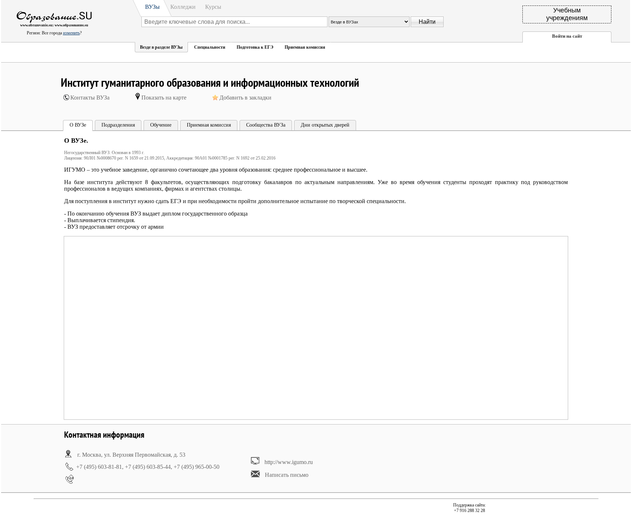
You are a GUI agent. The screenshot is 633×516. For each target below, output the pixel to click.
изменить (71, 32)
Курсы (213, 7)
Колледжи (183, 7)
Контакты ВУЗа (90, 97)
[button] (161, 47)
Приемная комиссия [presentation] (209, 125)
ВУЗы (152, 7)
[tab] (78, 125)
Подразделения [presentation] (118, 125)
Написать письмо (286, 475)
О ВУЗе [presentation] (78, 125)
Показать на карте (163, 97)
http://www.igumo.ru (288, 462)
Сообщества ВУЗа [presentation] (265, 125)
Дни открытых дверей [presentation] (325, 125)
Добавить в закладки (245, 97)
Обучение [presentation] (160, 125)
